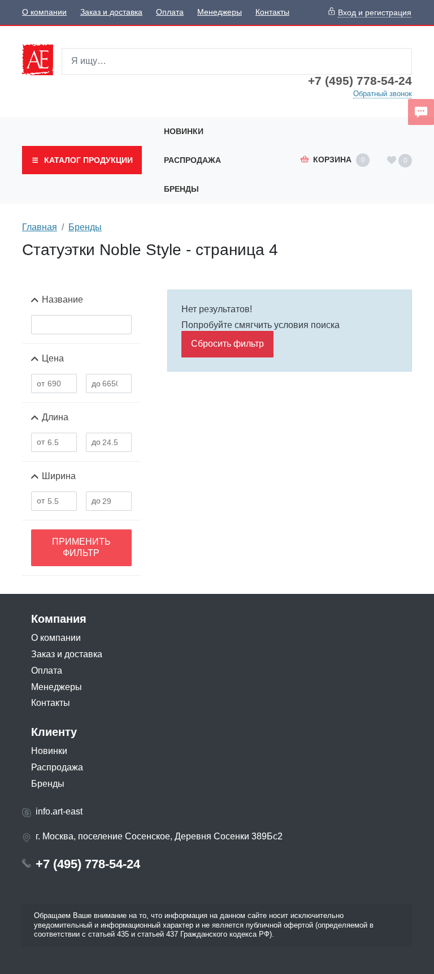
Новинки (183, 131)
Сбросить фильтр (227, 343)
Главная (39, 227)
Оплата (170, 12)
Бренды (181, 188)
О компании (44, 12)
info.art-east (59, 811)
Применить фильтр (81, 547)
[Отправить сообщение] (421, 112)
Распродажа (192, 160)
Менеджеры (219, 12)
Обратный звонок (382, 93)
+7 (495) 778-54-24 (360, 81)
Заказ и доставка (111, 12)
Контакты (272, 12)
